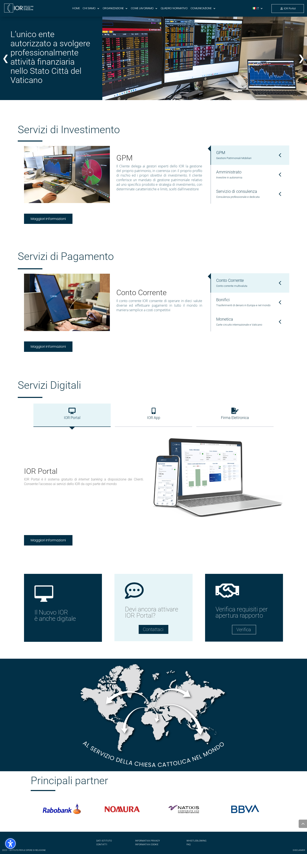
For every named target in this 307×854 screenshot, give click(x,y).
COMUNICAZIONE (201, 8)
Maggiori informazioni (48, 218)
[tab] (250, 155)
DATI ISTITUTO (104, 840)
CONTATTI (101, 844)
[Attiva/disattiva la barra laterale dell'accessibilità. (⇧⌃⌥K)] (10, 843)
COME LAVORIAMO (142, 8)
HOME (76, 8)
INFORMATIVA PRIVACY (147, 840)
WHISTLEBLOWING (196, 840)
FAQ (188, 844)
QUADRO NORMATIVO (174, 8)
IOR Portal (290, 8)
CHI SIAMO (89, 8)
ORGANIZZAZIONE (113, 8)
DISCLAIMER (299, 850)
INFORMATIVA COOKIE (146, 844)
